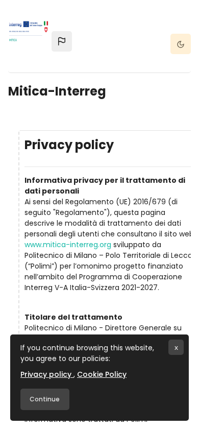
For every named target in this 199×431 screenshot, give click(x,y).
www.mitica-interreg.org (67, 245)
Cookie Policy (102, 374)
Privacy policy (46, 374)
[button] (62, 41)
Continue (45, 399)
